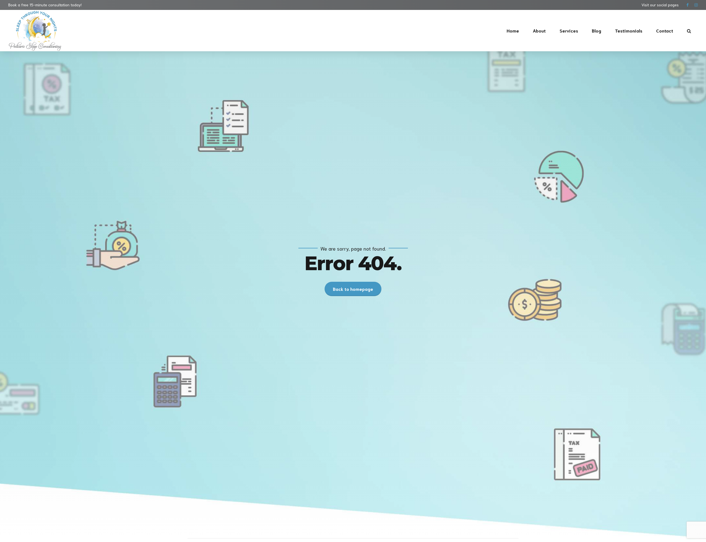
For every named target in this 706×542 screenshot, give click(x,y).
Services (569, 30)
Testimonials (628, 30)
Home (513, 30)
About (539, 30)
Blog (596, 30)
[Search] (689, 31)
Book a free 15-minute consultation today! (45, 4)
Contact (664, 30)
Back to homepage (353, 289)
